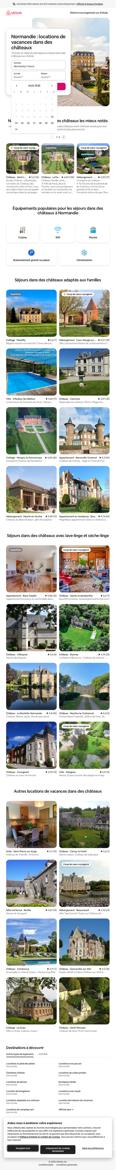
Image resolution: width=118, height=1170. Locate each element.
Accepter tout (23, 1148)
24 (16, 123)
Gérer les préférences (93, 1148)
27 (34, 123)
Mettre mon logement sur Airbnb (89, 12)
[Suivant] (63, 137)
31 (16, 129)
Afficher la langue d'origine (89, 4)
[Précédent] (52, 137)
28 (40, 123)
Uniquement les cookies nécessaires (58, 1149)
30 (52, 123)
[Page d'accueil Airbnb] (14, 13)
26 (28, 123)
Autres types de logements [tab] (20, 1054)
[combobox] (38, 66)
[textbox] (25, 77)
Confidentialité (46, 1164)
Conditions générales (66, 1164)
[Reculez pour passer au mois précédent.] (17, 86)
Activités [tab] (43, 1054)
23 (52, 116)
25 (22, 123)
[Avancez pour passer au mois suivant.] (52, 86)
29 (46, 123)
